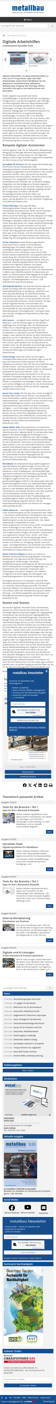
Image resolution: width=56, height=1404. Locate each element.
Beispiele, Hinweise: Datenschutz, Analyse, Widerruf (27, 728)
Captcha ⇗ (38, 715)
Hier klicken (31, 712)
